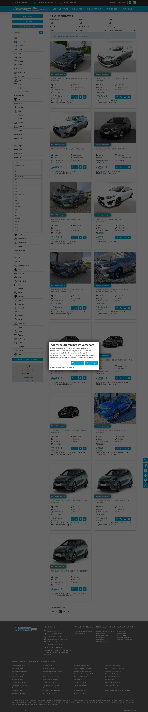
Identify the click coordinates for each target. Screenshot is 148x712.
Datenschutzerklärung (57, 367)
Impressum (70, 367)
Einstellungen (91, 363)
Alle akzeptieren (77, 363)
